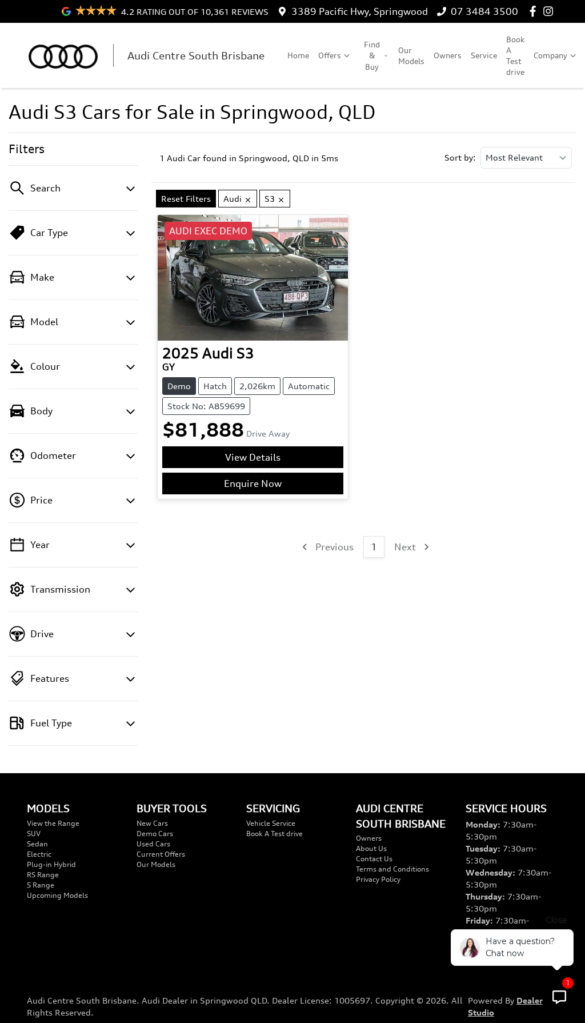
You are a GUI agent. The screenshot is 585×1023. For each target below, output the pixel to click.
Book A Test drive (515, 55)
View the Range (53, 823)
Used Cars (153, 844)
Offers (329, 55)
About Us (371, 848)
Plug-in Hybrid (51, 864)
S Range (40, 885)
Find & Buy (372, 55)
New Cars (152, 823)
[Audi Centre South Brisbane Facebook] (535, 11)
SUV (34, 833)
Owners (448, 55)
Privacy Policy (378, 879)
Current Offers (161, 854)
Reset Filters (186, 198)
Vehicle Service (270, 823)
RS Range (43, 874)
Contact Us (374, 858)
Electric (39, 854)
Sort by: (460, 158)
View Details (253, 457)
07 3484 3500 (484, 11)
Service (484, 55)
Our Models (411, 55)
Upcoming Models (57, 895)
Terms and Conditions (392, 869)
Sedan (37, 844)
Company (550, 55)
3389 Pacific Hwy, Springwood (359, 11)
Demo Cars (155, 833)
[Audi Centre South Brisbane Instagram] (550, 11)
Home (298, 55)
